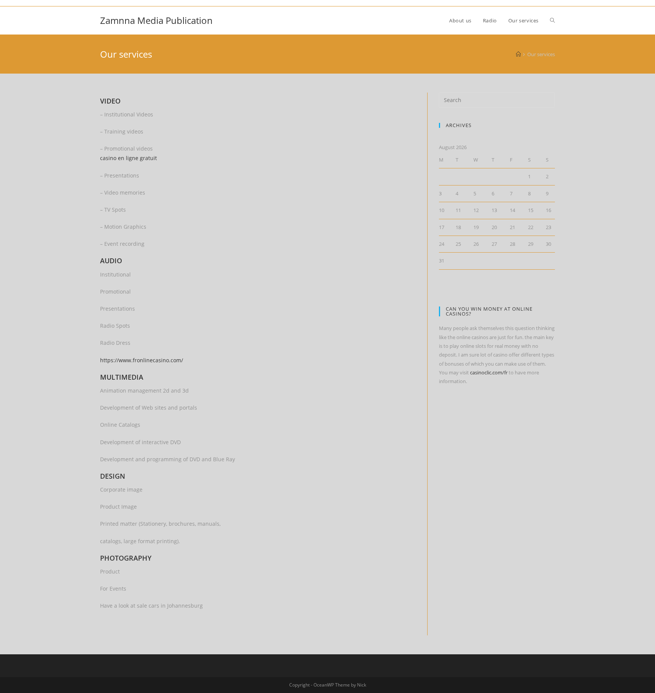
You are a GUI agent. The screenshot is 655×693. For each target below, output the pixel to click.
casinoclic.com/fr (489, 372)
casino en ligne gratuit (128, 158)
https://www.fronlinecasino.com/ (141, 360)
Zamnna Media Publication (156, 20)
